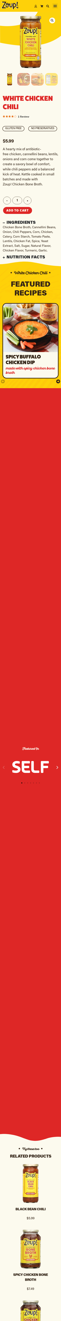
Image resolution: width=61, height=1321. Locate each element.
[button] (55, 6)
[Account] (35, 6)
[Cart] (41, 6)
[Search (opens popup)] (47, 6)
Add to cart (17, 210)
